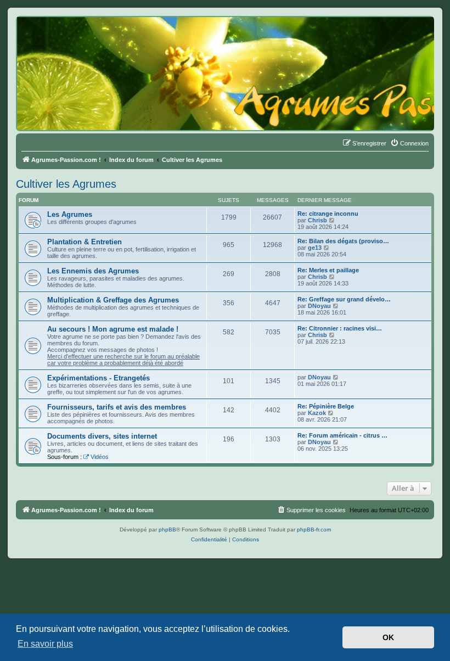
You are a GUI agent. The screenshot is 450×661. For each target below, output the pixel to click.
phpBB (167, 529)
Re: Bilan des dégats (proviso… (343, 241)
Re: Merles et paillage (328, 270)
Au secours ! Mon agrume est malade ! (112, 329)
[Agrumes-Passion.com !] (66, 36)
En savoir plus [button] (45, 643)
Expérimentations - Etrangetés (98, 378)
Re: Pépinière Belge (325, 406)
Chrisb (317, 220)
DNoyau (319, 306)
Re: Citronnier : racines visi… (339, 328)
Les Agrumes (69, 214)
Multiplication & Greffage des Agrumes (113, 300)
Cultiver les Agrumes (66, 184)
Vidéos (100, 456)
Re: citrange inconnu (327, 213)
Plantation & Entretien (84, 242)
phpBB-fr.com (314, 529)
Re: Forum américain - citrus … (342, 435)
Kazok (317, 413)
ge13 (315, 247)
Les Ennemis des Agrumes (93, 271)
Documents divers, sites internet (102, 436)
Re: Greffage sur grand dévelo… (344, 299)
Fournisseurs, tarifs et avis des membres (116, 407)
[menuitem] (409, 143)
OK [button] (388, 637)
